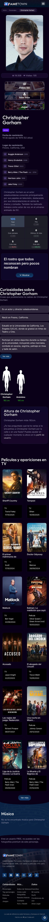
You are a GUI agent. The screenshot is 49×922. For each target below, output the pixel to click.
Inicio (5, 10)
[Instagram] (24, 875)
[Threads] (37, 875)
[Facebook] (17, 875)
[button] (43, 3)
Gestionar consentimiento (44, 918)
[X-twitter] (5, 875)
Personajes (12, 10)
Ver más (6, 356)
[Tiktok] (30, 875)
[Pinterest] (11, 875)
